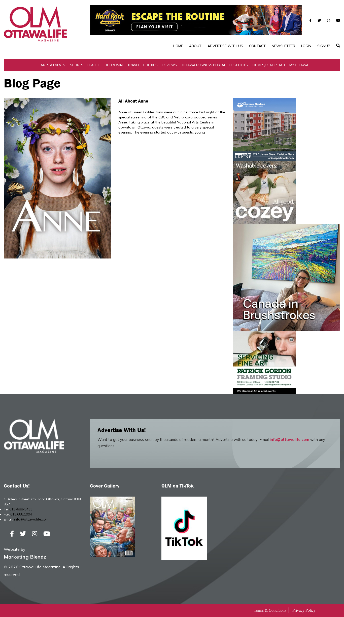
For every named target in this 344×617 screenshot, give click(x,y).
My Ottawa (298, 65)
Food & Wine (113, 65)
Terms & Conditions (270, 610)
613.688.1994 (21, 514)
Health (93, 65)
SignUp (323, 46)
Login (306, 46)
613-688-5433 (20, 509)
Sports (76, 65)
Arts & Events (53, 65)
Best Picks (238, 65)
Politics (150, 65)
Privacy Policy (304, 610)
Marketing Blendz (25, 557)
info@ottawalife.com (289, 439)
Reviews (169, 65)
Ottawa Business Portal (204, 65)
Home (178, 46)
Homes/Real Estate (269, 65)
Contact (257, 46)
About (195, 46)
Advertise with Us (225, 46)
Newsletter (283, 46)
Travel (134, 65)
